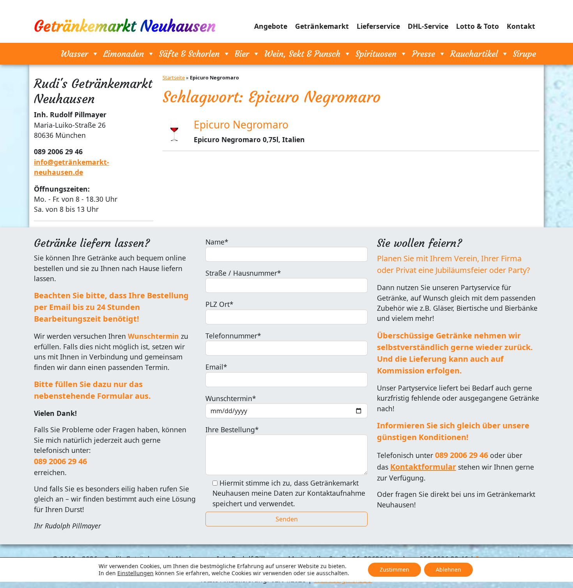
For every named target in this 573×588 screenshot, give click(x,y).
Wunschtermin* (230, 398)
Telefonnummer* (233, 335)
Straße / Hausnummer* (243, 273)
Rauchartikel (474, 53)
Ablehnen (448, 569)
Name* (216, 241)
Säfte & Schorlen (189, 53)
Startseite (174, 77)
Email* (216, 366)
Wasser (74, 53)
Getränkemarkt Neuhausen (125, 26)
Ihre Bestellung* (232, 429)
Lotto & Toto (477, 26)
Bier (242, 53)
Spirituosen (375, 53)
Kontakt (521, 26)
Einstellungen (135, 573)
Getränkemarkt (322, 26)
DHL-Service (428, 26)
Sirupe (524, 53)
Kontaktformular (423, 466)
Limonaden (123, 53)
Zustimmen (394, 569)
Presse (423, 53)
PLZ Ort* (219, 304)
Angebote (270, 26)
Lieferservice (378, 26)
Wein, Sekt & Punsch (302, 53)
